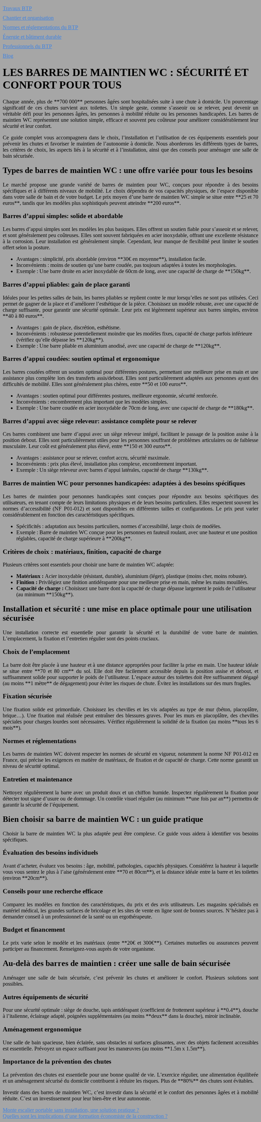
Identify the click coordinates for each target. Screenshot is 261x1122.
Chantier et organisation (28, 18)
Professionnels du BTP (27, 46)
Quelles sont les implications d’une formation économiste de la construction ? (85, 1116)
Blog (8, 56)
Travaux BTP (17, 8)
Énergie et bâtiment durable (32, 37)
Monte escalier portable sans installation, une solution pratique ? (71, 1110)
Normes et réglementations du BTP (40, 27)
